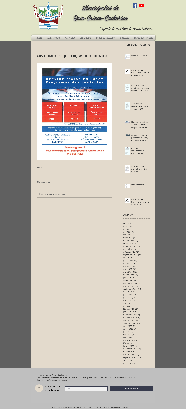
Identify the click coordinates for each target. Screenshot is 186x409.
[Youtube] (141, 5)
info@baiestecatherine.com (57, 380)
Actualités (41, 167)
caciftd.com (127, 407)
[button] (53, 38)
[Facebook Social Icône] (135, 5)
